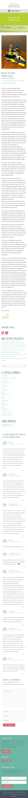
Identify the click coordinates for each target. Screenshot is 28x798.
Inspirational (13, 81)
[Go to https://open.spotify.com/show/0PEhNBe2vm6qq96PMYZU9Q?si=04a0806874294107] (10, 761)
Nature (4, 398)
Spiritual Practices (6, 413)
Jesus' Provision (6, 394)
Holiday (4, 388)
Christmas (4, 380)
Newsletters (5, 400)
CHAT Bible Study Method (9, 378)
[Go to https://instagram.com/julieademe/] (6, 761)
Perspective (5, 404)
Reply (23, 470)
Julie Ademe (11, 83)
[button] (6, 786)
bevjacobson (12, 628)
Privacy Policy (6, 794)
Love (3, 396)
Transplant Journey (7, 415)
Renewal (4, 411)
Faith (3, 384)
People (4, 402)
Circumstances (6, 382)
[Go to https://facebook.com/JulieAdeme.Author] (2, 761)
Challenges (5, 375)
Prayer (3, 407)
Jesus (3, 392)
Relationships (5, 409)
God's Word (5, 386)
